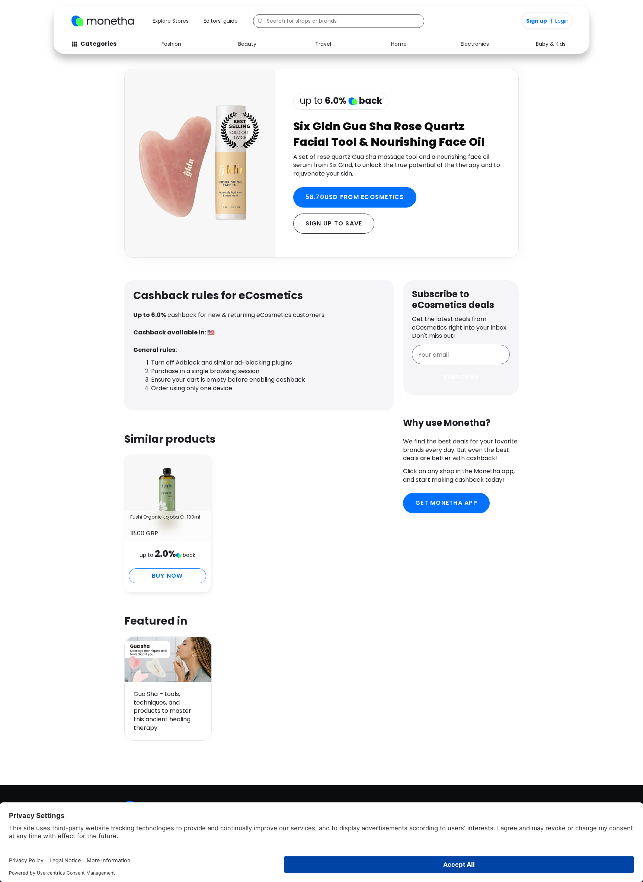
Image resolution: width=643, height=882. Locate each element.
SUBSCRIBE (461, 376)
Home (399, 44)
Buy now (167, 575)
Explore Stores (171, 21)
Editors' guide (221, 21)
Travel (323, 44)
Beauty (247, 44)
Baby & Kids (551, 44)
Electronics (475, 44)
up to (341, 100)
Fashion (171, 44)
